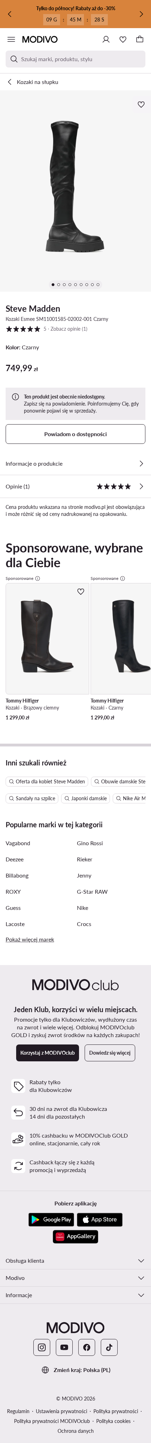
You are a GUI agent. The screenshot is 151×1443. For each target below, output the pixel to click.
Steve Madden (33, 308)
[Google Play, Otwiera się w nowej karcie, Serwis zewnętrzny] (51, 1220)
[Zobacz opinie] (141, 486)
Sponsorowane (19, 578)
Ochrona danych (76, 1431)
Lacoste (15, 923)
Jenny (84, 875)
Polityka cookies (113, 1421)
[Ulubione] (122, 39)
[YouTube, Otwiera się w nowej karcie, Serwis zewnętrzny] (64, 1347)
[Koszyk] (139, 39)
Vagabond (18, 843)
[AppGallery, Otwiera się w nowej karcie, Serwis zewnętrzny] (75, 1237)
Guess (13, 907)
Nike (82, 907)
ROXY (13, 891)
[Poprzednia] (9, 14)
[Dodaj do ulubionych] (142, 104)
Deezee (15, 859)
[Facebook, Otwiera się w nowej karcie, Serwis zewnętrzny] (86, 1347)
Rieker (84, 859)
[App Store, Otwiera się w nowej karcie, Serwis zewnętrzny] (100, 1220)
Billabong (17, 875)
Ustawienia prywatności (61, 1411)
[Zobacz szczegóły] (141, 463)
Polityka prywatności (115, 1411)
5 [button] (46, 328)
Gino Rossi (90, 843)
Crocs (84, 923)
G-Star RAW (92, 891)
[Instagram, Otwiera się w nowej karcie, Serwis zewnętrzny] (41, 1347)
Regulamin (18, 1411)
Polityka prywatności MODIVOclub (52, 1421)
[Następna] (141, 14)
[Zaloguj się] (106, 39)
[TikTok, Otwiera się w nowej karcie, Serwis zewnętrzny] (109, 1347)
